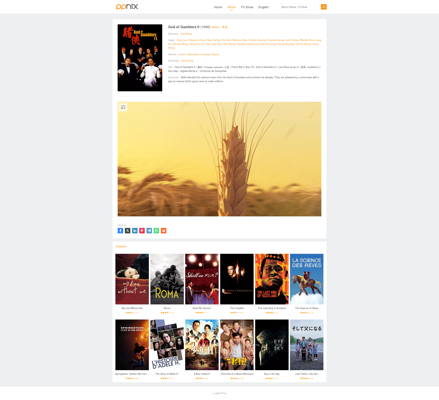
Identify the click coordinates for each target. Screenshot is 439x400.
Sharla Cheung (257, 40)
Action (182, 54)
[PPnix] (127, 6)
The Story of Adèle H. (167, 373)
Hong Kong (187, 60)
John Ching (292, 40)
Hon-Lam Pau (214, 44)
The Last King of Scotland (272, 308)
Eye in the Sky (272, 373)
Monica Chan (240, 40)
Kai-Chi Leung (268, 44)
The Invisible (237, 308)
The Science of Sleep (306, 308)
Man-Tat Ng (213, 40)
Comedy (205, 54)
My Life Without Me (132, 308)
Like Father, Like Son (306, 373)
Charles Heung (276, 40)
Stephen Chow (197, 40)
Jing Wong (186, 33)
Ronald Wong (180, 44)
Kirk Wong (229, 44)
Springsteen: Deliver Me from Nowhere (136, 373)
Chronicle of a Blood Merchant (237, 373)
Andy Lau (182, 40)
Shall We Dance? (202, 308)
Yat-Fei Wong (303, 44)
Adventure (193, 54)
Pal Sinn (226, 40)
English (263, 7)
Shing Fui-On (197, 44)
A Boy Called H (202, 373)
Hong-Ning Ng (286, 44)
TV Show (247, 7)
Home (218, 7)
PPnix (224, 393)
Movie (231, 7)
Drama (215, 54)
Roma (167, 308)
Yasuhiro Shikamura (248, 44)
